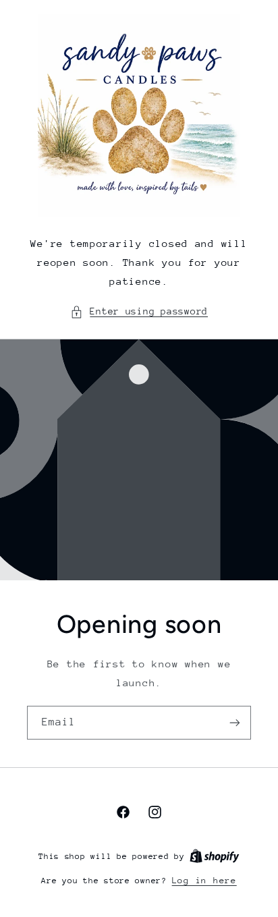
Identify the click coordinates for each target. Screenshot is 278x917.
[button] (139, 312)
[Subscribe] (234, 722)
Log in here (204, 880)
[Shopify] (215, 856)
